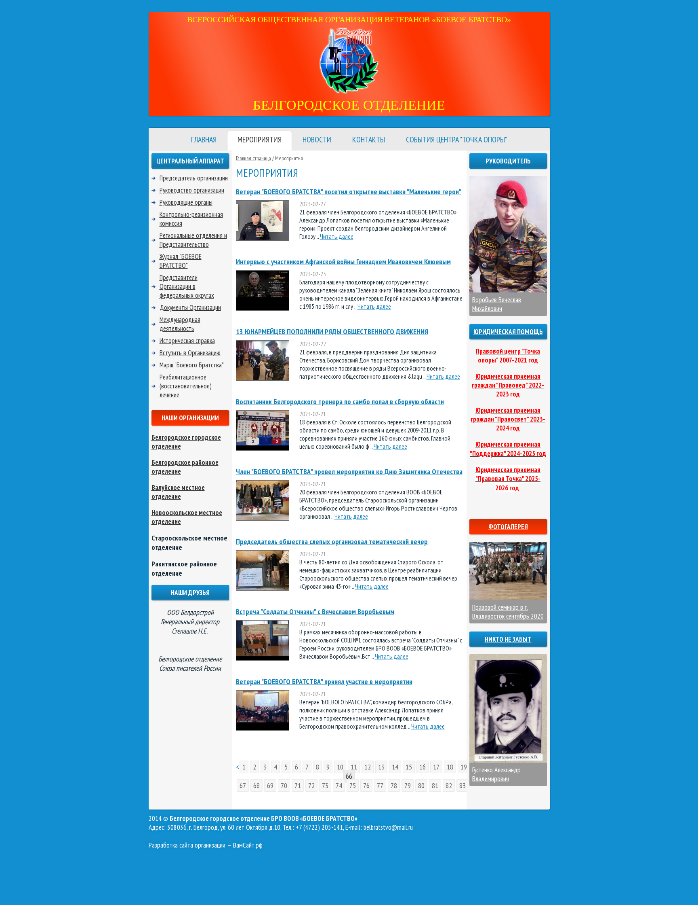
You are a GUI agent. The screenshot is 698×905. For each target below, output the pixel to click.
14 (395, 766)
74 (339, 785)
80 (421, 785)
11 (354, 766)
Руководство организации (192, 190)
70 (284, 785)
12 (367, 766)
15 (409, 766)
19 (463, 766)
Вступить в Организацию (190, 352)
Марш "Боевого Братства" (192, 364)
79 (407, 785)
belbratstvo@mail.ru (388, 827)
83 (462, 785)
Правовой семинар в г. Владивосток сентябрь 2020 (508, 612)
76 (366, 785)
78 (394, 785)
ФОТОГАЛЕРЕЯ (508, 526)
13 (381, 766)
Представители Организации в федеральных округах (187, 286)
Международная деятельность (180, 324)
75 (352, 785)
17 (436, 766)
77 (380, 785)
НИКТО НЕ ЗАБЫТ (508, 639)
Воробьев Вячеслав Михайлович (496, 304)
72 (311, 785)
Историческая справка (187, 340)
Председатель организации (194, 178)
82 (449, 785)
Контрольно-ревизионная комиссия (191, 219)
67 (243, 785)
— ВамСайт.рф (206, 845)
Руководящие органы (186, 202)
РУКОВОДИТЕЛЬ (508, 161)
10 (340, 766)
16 (422, 766)
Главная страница (253, 158)
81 (435, 785)
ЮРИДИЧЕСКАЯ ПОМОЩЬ (508, 331)
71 (297, 785)
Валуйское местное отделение (178, 492)
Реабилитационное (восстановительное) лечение (186, 386)
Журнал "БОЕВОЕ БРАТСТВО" (181, 261)
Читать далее (336, 236)
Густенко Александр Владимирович (496, 774)
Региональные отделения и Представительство (193, 240)
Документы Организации (190, 307)
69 (270, 785)
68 (256, 785)
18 (450, 766)
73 (325, 785)
